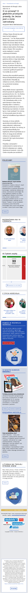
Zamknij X (23, 286)
